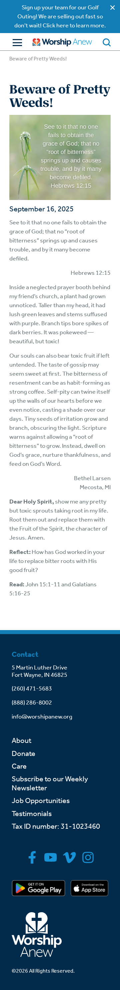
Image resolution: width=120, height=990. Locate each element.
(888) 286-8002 (32, 702)
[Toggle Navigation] (15, 42)
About (21, 740)
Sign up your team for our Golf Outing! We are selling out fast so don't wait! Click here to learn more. (60, 16)
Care (19, 766)
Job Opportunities (41, 800)
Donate (23, 753)
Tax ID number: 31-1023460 (56, 826)
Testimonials (32, 813)
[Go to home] (62, 42)
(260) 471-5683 (32, 688)
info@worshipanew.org (42, 716)
